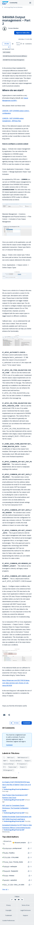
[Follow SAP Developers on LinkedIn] (22, 899)
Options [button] (15, 36)
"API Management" (8, 770)
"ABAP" (4, 760)
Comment (9, 745)
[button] (8, 47)
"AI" (4, 767)
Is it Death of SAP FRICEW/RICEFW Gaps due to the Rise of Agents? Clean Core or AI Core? (16, 784)
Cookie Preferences (8, 920)
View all (4, 889)
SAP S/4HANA (6, 52)
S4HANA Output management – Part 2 (16, 20)
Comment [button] (26, 723)
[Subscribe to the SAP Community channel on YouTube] (18, 899)
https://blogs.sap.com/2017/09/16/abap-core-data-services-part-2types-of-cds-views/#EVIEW (16, 683)
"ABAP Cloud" (10, 757)
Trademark (8, 915)
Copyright (8, 910)
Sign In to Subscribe (22, 32)
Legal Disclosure (25, 910)
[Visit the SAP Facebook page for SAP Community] (12, 899)
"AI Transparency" (21, 764)
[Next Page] (18, 773)
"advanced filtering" (8, 764)
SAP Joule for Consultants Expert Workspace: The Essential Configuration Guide (15, 808)
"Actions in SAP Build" (15, 760)
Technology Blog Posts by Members (13, 7)
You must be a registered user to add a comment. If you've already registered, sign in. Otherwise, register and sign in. (16, 738)
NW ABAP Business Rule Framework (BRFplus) (15, 56)
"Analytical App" (12, 767)
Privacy (8, 905)
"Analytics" (22, 767)
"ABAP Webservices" (22, 757)
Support (25, 915)
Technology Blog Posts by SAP (14, 800)
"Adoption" (27, 760)
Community (13, 2)
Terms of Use (25, 905)
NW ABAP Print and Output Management (13, 60)
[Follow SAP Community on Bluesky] (15, 899)
